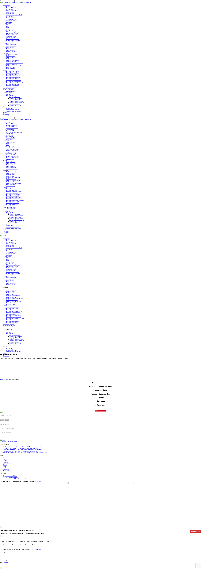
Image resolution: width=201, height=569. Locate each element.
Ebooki (5, 465)
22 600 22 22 (4, 420)
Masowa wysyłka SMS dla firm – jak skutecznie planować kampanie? (20, 448)
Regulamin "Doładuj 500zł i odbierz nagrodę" (14, 478)
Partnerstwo (6, 469)
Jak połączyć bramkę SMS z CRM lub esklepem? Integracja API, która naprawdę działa (25, 452)
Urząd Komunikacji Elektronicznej (8, 441)
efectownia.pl (38, 481)
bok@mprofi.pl (5, 424)
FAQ (4, 466)
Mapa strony (6, 470)
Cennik (5, 460)
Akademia (7, 379)
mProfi (1, 379)
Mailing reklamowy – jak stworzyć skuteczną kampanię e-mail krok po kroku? (22, 451)
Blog (4, 459)
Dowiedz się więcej (195, 531)
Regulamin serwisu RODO (10, 476)
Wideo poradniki (7, 463)
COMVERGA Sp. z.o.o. (8, 416)
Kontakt (5, 467)
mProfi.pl (17, 541)
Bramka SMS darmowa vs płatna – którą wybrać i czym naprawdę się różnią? (22, 449)
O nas (4, 458)
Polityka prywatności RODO (10, 477)
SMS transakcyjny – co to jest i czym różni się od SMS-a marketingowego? (22, 446)
